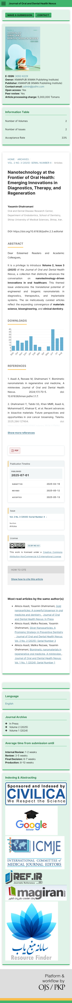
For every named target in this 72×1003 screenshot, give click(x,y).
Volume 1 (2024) (17, 730)
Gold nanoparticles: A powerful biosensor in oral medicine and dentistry (39, 610)
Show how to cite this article (27, 579)
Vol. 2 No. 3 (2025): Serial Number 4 (29, 162)
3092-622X (21, 76)
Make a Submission (20, 15)
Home (11, 159)
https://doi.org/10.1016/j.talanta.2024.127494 (34, 425)
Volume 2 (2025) (17, 727)
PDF (16, 450)
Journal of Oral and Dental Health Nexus (32, 3)
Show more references (21, 432)
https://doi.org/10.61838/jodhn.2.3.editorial (38, 231)
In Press (12, 723)
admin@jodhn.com (33, 86)
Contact (43, 15)
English (9, 703)
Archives (23, 159)
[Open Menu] (3, 3)
